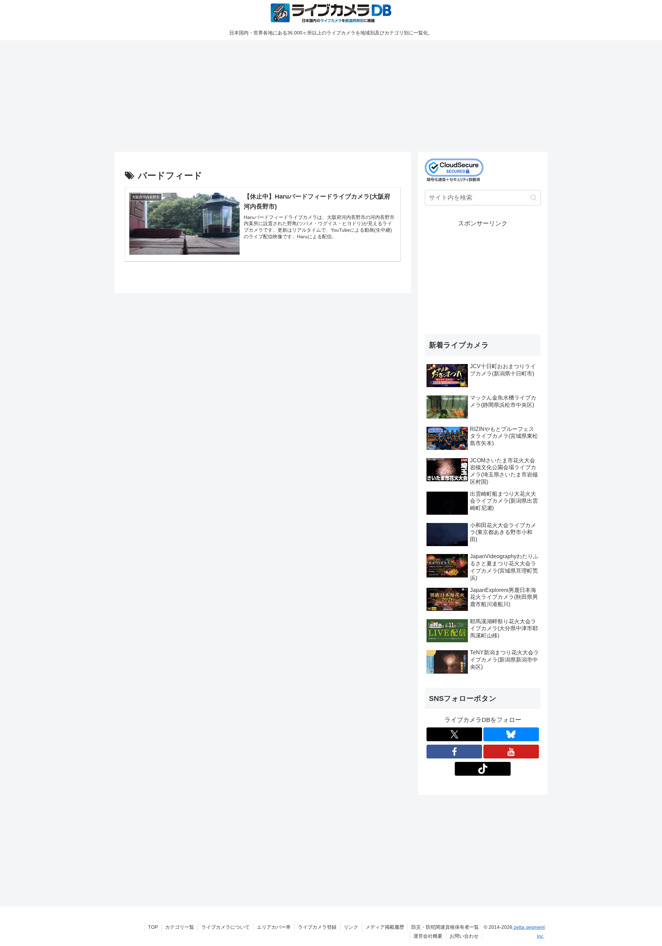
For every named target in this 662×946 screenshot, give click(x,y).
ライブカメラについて (225, 927)
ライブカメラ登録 (317, 927)
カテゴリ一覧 (179, 927)
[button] (534, 198)
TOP (153, 927)
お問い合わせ (464, 936)
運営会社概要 (427, 936)
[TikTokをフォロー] (482, 769)
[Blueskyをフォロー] (511, 734)
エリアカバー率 (274, 927)
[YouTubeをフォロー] (511, 751)
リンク (351, 927)
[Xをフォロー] (454, 734)
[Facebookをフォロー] (454, 751)
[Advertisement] (321, 95)
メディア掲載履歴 (384, 927)
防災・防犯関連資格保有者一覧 (445, 927)
